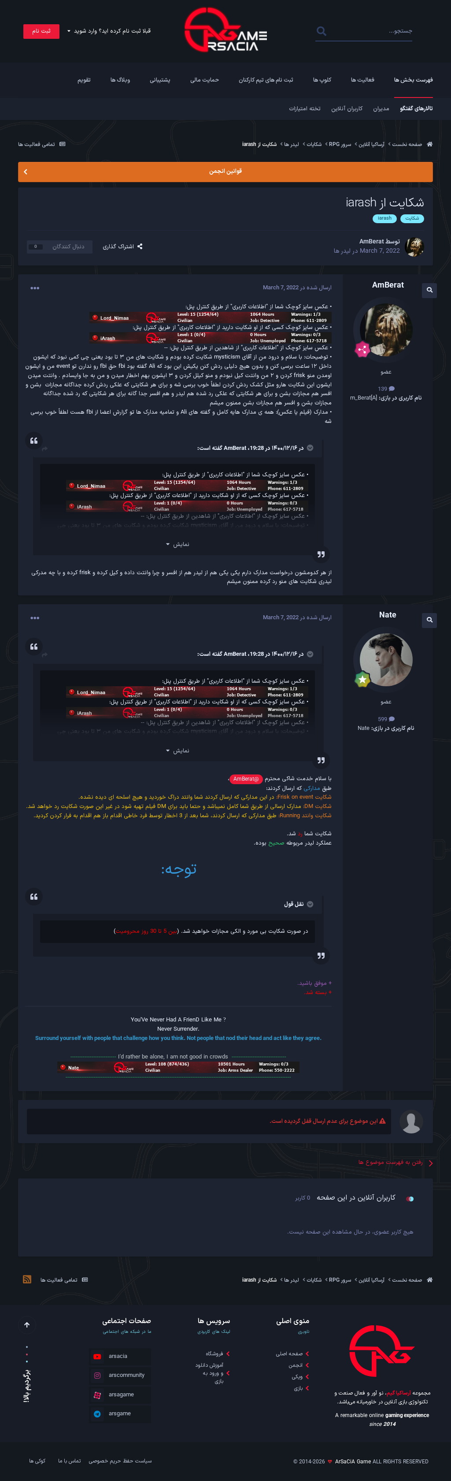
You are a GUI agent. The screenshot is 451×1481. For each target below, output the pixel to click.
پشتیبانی (160, 80)
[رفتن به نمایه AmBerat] (414, 247)
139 (383, 389)
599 (383, 719)
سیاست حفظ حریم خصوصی (120, 1461)
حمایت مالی (204, 80)
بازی (298, 1388)
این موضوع (351, 31)
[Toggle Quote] (309, 447)
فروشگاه (214, 1354)
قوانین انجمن (225, 171)
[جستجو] (321, 31)
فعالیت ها (362, 80)
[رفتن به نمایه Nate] (386, 659)
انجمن (296, 1365)
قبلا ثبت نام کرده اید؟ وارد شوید (110, 31)
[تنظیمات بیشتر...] (34, 288)
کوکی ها (37, 1461)
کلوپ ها (322, 80)
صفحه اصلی (289, 1354)
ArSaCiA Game (353, 1462)
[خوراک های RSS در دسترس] (27, 1281)
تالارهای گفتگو (416, 109)
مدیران (381, 109)
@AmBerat (246, 779)
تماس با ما (69, 1461)
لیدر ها (342, 251)
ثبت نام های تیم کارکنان (266, 80)
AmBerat (235, 448)
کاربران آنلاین (346, 109)
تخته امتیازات (305, 109)
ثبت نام (41, 31)
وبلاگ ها (120, 80)
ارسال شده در (297, 288)
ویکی (297, 1377)
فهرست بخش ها (413, 80)
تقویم (84, 80)
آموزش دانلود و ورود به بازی (209, 1373)
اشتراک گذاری (120, 247)
